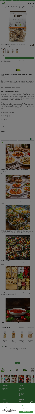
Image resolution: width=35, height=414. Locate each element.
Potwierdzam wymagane (26, 405)
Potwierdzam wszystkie (26, 411)
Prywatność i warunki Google (8, 411)
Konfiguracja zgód (26, 408)
